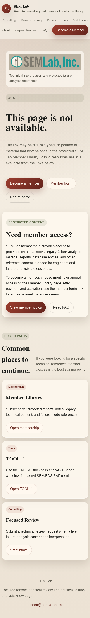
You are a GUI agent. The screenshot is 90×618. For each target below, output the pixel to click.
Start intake (19, 550)
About (6, 30)
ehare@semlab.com (45, 605)
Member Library (31, 20)
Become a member (24, 183)
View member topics (26, 307)
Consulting (9, 20)
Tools (64, 20)
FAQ (44, 30)
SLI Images (80, 20)
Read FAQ (61, 307)
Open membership (24, 428)
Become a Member (70, 30)
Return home (20, 197)
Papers (51, 20)
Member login (61, 183)
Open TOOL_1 (21, 489)
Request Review (25, 30)
